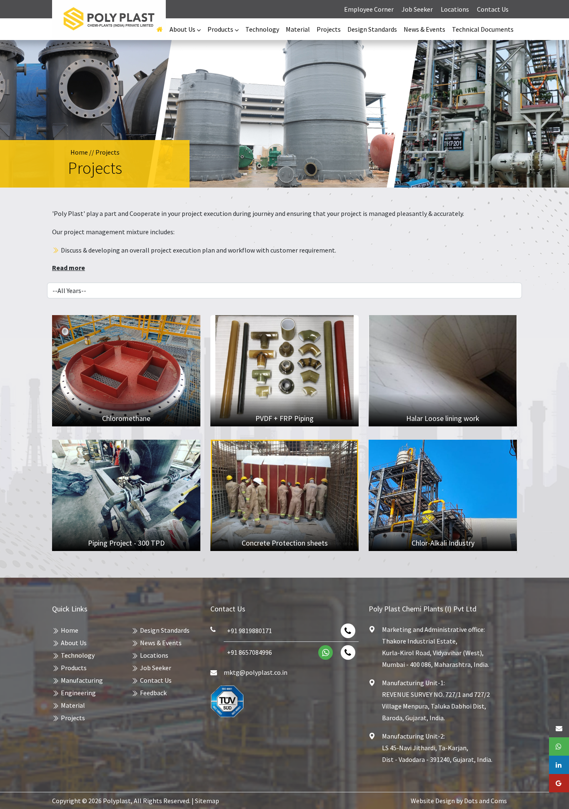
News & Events (424, 29)
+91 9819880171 (249, 630)
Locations (455, 9)
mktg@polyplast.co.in (255, 672)
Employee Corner (369, 9)
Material (298, 29)
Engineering (78, 693)
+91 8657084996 (249, 652)
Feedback (153, 693)
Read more (68, 267)
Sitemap (207, 800)
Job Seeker (417, 9)
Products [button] (221, 29)
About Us (74, 643)
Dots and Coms (485, 800)
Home (79, 152)
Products (74, 668)
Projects (329, 29)
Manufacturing (82, 680)
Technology (262, 29)
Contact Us (493, 9)
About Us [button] (183, 29)
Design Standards (372, 29)
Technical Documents (483, 29)
